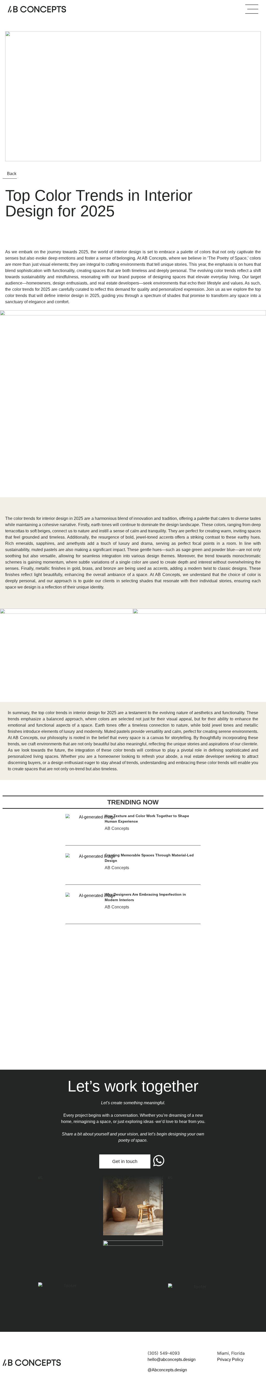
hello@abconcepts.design (172, 1359)
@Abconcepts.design (167, 1370)
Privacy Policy (230, 1359)
